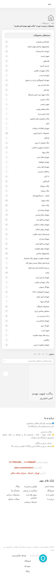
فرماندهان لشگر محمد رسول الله (37, 263)
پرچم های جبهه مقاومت (41, 335)
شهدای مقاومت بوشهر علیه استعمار (36, 258)
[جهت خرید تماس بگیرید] (5, 369)
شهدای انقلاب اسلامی (41, 225)
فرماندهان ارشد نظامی (41, 234)
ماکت (47, 273)
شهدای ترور (45, 326)
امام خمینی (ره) (43, 114)
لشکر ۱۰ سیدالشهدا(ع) (41, 196)
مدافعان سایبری (43, 172)
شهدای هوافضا (44, 162)
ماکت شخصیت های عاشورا (39, 119)
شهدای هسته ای (43, 210)
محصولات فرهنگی (43, 306)
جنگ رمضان (45, 191)
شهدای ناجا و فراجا (42, 51)
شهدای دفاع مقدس (42, 215)
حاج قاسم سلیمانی (42, 42)
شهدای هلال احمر (43, 157)
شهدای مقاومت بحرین (41, 345)
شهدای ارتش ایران (42, 278)
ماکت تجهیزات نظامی (41, 71)
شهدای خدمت (44, 75)
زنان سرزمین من (43, 316)
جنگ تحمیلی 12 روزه (42, 143)
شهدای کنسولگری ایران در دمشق (37, 80)
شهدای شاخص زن (42, 321)
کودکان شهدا (44, 302)
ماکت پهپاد (45, 152)
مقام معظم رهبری (42, 109)
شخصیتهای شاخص (42, 253)
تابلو (47, 123)
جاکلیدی (46, 340)
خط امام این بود (43, 85)
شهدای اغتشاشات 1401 (40, 292)
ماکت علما (45, 205)
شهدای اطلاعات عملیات (40, 128)
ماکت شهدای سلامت (42, 282)
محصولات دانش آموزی (41, 133)
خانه (52, 23)
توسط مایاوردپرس (19, 555)
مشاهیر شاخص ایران (41, 311)
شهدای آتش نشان (42, 297)
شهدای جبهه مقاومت (42, 249)
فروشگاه (45, 23)
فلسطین (46, 61)
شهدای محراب (44, 239)
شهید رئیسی (44, 104)
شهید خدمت (45, 56)
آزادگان (46, 138)
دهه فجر (46, 90)
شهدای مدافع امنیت (42, 244)
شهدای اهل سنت (43, 167)
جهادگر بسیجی (44, 287)
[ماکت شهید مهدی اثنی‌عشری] (40, 377)
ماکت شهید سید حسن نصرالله (38, 95)
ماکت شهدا (45, 200)
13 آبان (46, 176)
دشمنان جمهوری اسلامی (40, 148)
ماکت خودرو (45, 99)
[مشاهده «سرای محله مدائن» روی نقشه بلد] (28, 522)
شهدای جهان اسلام (42, 229)
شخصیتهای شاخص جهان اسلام (38, 47)
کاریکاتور (46, 181)
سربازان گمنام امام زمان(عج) (39, 268)
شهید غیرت (45, 330)
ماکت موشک (44, 186)
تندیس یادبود (44, 66)
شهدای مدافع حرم (42, 220)
